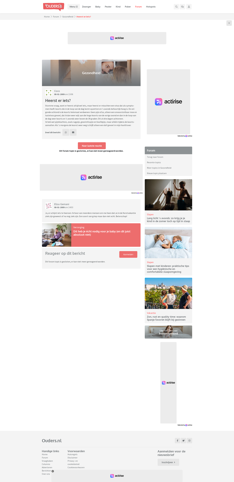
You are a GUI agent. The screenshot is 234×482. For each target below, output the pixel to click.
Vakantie (151, 313)
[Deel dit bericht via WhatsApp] (65, 132)
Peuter (108, 6)
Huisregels (72, 454)
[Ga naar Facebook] (177, 440)
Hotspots (151, 6)
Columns (46, 464)
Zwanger (86, 6)
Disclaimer (72, 457)
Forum (138, 6)
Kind (118, 6)
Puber (128, 6)
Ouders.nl (52, 440)
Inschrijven (167, 462)
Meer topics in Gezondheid (159, 167)
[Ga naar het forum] (182, 6)
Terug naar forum (155, 157)
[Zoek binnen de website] (176, 6)
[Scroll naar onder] (229, 23)
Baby (97, 6)
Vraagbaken (47, 460)
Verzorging (78, 227)
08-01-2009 (59, 94)
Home (47, 16)
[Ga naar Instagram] (189, 440)
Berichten (46, 470)
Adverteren (47, 467)
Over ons (46, 473)
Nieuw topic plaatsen (157, 173)
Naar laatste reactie (92, 145)
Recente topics (154, 162)
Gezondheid (67, 16)
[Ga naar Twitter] (183, 440)
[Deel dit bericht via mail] (73, 132)
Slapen (150, 214)
